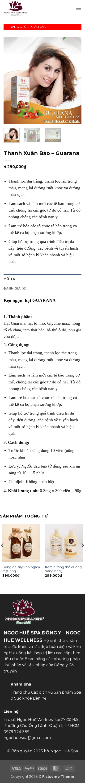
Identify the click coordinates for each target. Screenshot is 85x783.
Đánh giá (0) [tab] (15, 288)
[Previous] (11, 80)
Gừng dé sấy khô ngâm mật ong (21, 569)
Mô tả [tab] (9, 279)
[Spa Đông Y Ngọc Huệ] (19, 8)
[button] (78, 8)
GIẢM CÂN (38, 27)
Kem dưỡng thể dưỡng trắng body (63, 569)
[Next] (74, 80)
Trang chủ (17, 27)
